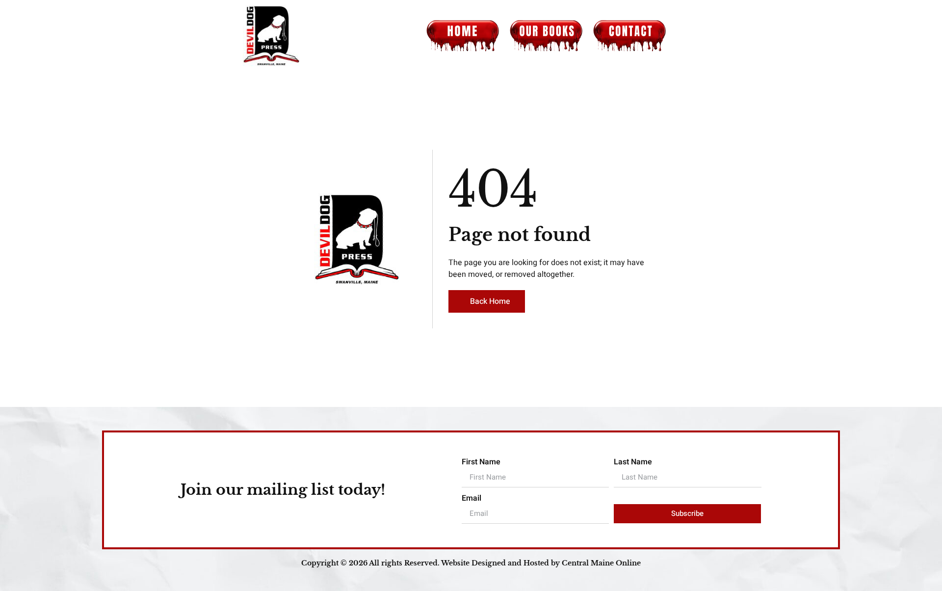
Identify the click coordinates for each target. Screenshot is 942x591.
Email (471, 498)
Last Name (633, 462)
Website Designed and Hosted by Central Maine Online (541, 563)
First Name (481, 462)
